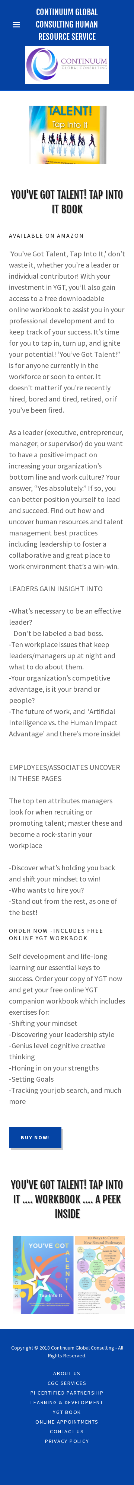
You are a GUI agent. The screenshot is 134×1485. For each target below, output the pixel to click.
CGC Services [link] (67, 1383)
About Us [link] (67, 1373)
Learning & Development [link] (67, 1402)
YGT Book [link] (67, 1412)
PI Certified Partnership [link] (67, 1392)
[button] (17, 24)
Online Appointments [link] (66, 1421)
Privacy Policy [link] (67, 1441)
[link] (67, 65)
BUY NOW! (35, 1137)
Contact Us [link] (67, 1431)
